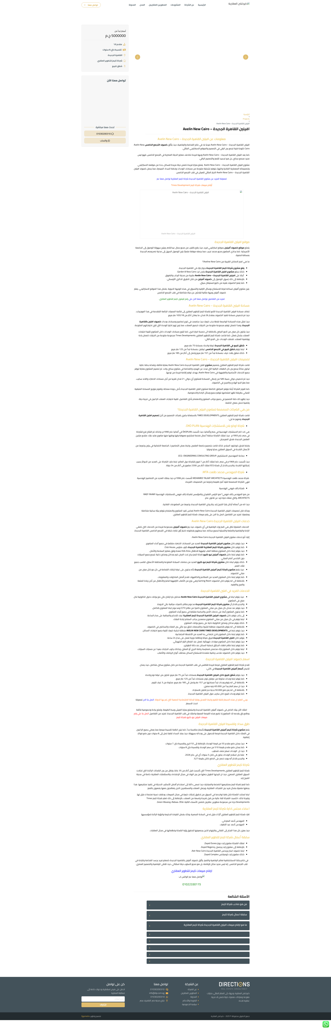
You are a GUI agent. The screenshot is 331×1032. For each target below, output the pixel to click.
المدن (142, 5)
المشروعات (175, 5)
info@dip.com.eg (156, 993)
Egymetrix (85, 1016)
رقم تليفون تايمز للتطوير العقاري (173, 299)
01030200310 (157, 989)
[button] (198, 905)
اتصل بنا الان (148, 700)
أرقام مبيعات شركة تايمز (201, 185)
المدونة (132, 5)
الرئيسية (202, 5)
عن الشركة (189, 5)
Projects (246, 119)
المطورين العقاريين (158, 5)
